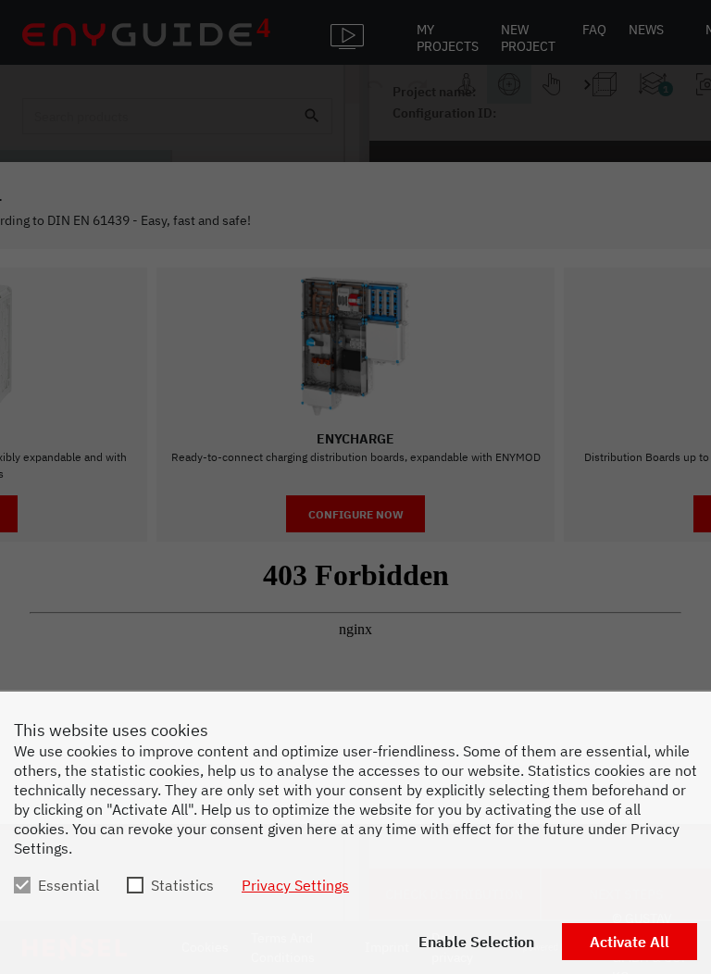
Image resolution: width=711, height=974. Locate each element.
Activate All (629, 941)
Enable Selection (476, 941)
